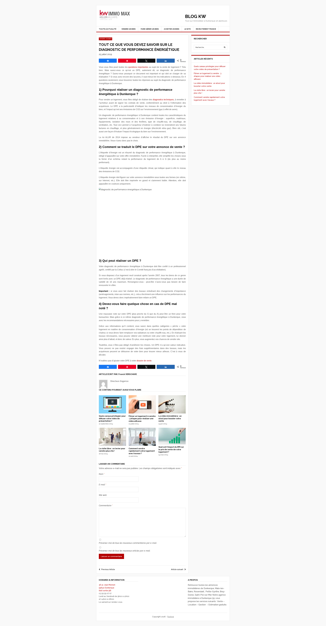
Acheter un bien (171, 29)
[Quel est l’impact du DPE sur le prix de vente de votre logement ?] (172, 444)
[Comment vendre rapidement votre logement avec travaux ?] (142, 445)
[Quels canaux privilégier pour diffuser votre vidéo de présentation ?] (112, 413)
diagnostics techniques (163, 99)
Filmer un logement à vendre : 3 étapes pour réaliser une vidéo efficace (142, 418)
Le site (187, 29)
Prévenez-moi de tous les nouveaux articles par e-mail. (124, 551)
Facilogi (170, 617)
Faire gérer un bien (150, 29)
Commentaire (106, 505)
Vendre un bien (128, 29)
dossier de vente (144, 361)
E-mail (102, 484)
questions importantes (138, 67)
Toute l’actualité (107, 29)
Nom (101, 474)
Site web (103, 495)
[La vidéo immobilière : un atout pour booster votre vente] (172, 413)
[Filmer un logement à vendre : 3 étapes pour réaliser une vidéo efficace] (142, 413)
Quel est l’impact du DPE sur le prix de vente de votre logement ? (171, 449)
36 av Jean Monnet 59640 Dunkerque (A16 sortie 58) (107, 588)
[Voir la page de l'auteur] (103, 384)
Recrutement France (206, 29)
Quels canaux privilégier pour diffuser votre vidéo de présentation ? (112, 418)
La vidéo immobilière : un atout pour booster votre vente (170, 418)
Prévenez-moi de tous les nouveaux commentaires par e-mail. (128, 543)
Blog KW (195, 16)
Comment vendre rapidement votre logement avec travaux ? (142, 450)
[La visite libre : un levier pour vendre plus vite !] (112, 445)
